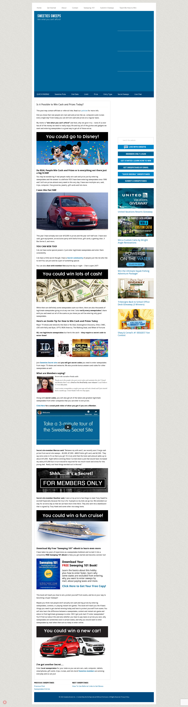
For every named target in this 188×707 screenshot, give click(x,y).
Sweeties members (87, 671)
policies (84, 111)
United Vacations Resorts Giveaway (135, 211)
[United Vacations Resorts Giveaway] (136, 198)
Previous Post (39, 686)
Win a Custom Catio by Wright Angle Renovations (133, 241)
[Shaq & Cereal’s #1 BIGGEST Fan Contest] (136, 319)
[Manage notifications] (5, 702)
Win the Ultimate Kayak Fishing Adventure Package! (133, 272)
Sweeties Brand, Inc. (70, 697)
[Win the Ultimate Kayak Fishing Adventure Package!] (136, 257)
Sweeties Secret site (48, 363)
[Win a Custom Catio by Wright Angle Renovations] (136, 226)
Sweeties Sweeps (49, 16)
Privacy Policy (125, 697)
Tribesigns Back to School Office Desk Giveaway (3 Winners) (134, 303)
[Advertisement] (136, 119)
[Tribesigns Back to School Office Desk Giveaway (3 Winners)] (136, 288)
